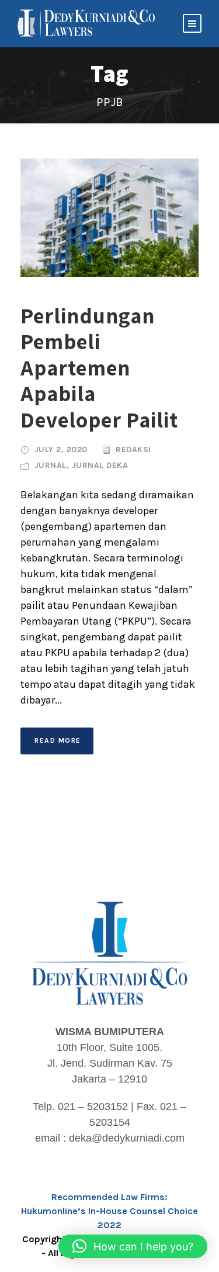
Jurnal (50, 465)
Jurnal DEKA (100, 465)
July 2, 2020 (61, 449)
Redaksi (133, 449)
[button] (132, 1246)
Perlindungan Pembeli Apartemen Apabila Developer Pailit (99, 367)
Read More (57, 740)
